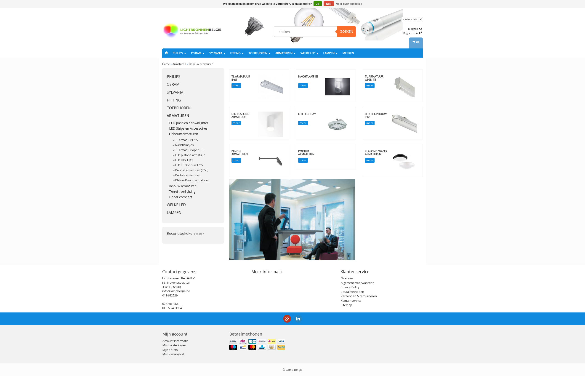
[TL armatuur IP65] (270, 87)
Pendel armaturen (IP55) (191, 170)
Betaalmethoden (352, 292)
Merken (348, 53)
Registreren (410, 33)
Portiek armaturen (187, 175)
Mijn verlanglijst (173, 354)
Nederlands (410, 19)
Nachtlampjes (184, 145)
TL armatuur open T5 (189, 150)
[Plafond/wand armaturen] (404, 161)
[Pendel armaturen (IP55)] (270, 161)
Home (166, 64)
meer (236, 85)
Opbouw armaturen (201, 64)
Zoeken (346, 31)
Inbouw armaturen (183, 186)
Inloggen (413, 28)
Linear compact (180, 197)
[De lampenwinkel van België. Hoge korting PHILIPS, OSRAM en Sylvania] (192, 31)
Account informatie (175, 341)
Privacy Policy (350, 287)
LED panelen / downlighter (188, 123)
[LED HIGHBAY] (337, 124)
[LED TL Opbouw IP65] (404, 124)
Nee (328, 3)
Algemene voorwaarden (357, 283)
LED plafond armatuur (190, 155)
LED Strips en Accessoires (188, 128)
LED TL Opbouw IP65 (189, 165)
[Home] (166, 53)
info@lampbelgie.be (176, 291)
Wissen (200, 233)
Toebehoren (258, 53)
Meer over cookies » (349, 3)
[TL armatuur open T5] (404, 87)
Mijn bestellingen (174, 345)
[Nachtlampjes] (337, 87)
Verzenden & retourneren (359, 296)
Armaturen (284, 53)
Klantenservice (351, 301)
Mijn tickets (170, 350)
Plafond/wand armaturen (192, 180)
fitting (235, 53)
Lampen (329, 53)
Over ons (347, 278)
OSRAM (196, 53)
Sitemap (346, 305)
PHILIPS (178, 53)
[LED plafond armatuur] (270, 124)
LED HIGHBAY (184, 160)
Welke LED (308, 53)
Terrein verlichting (182, 191)
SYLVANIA (216, 53)
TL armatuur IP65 (186, 140)
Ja (317, 3)
